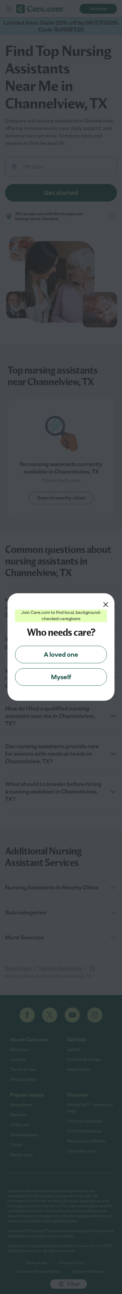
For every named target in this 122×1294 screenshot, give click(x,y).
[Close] (106, 605)
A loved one (61, 654)
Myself (61, 677)
